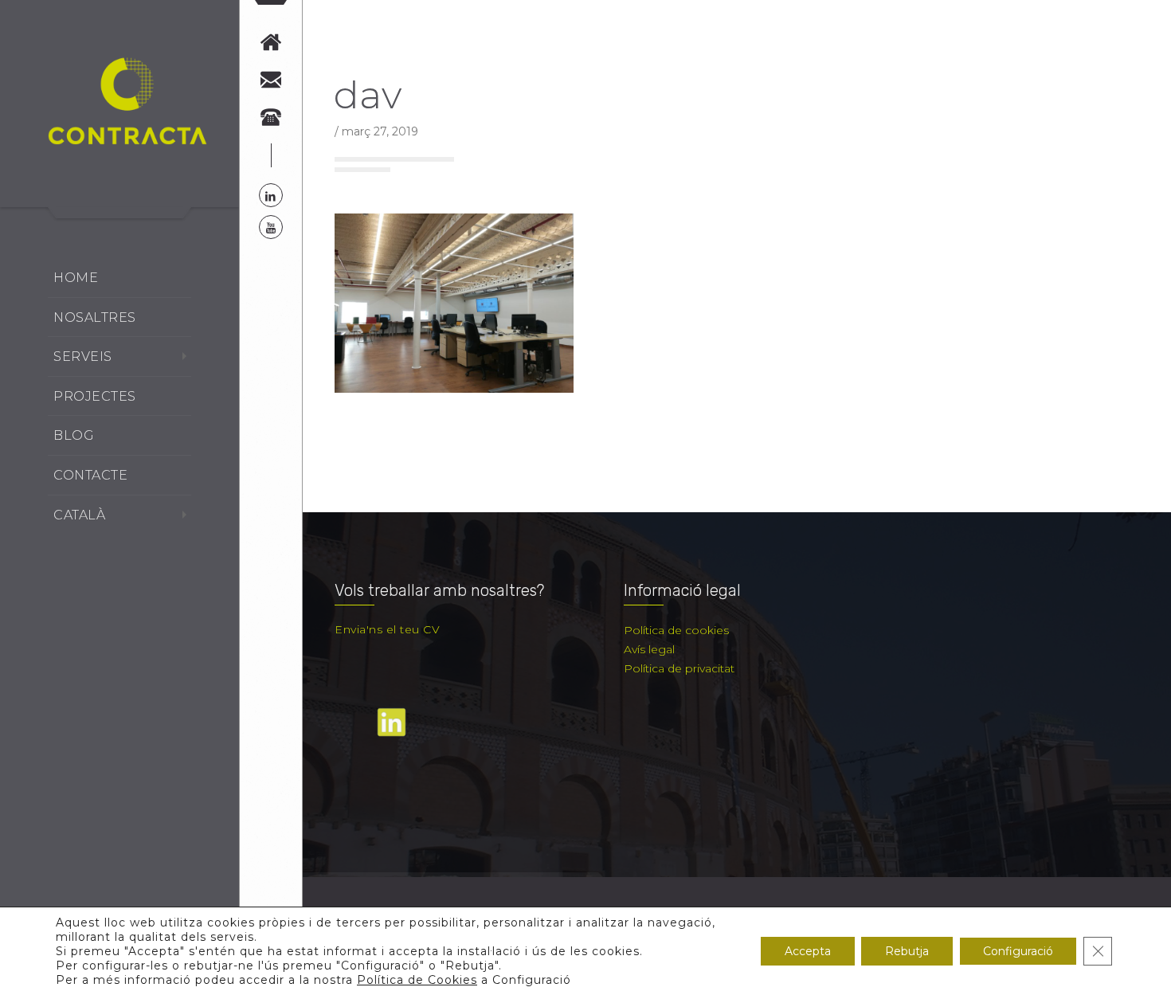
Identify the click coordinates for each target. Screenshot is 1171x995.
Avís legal (649, 649)
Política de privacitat (679, 668)
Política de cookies (676, 630)
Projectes (94, 396)
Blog (73, 435)
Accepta (808, 951)
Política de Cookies (417, 980)
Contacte (90, 475)
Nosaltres (94, 317)
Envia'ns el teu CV (387, 629)
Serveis (82, 356)
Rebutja (907, 951)
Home (75, 277)
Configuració (1018, 951)
